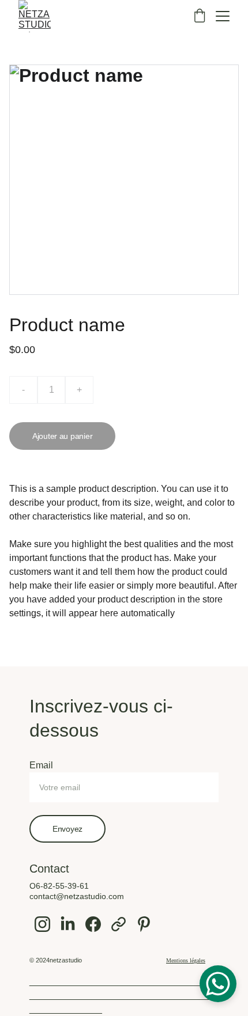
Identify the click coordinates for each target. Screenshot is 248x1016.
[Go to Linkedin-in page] (68, 924)
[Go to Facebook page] (93, 924)
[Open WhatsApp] (218, 983)
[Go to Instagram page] (42, 924)
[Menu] (223, 16)
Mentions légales (185, 960)
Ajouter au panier (62, 436)
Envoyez (67, 828)
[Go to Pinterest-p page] (144, 924)
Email (41, 765)
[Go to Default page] (118, 924)
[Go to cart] (199, 16)
